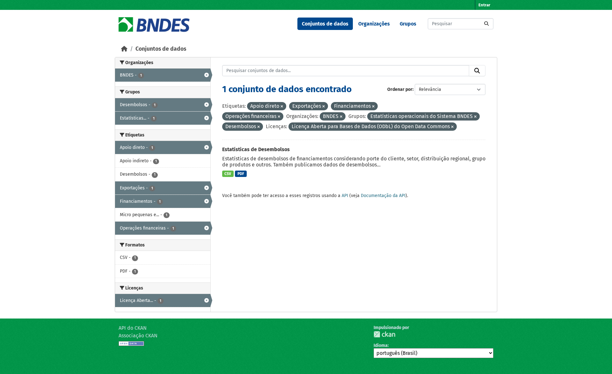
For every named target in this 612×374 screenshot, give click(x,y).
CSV (227, 174)
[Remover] (281, 107)
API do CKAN (133, 328)
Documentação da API (383, 195)
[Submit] (486, 23)
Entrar (484, 5)
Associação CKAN (138, 336)
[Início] (124, 49)
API (345, 195)
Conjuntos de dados (325, 24)
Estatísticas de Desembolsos (256, 149)
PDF (240, 174)
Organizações (374, 24)
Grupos (408, 24)
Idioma (381, 345)
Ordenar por (399, 89)
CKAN (384, 334)
